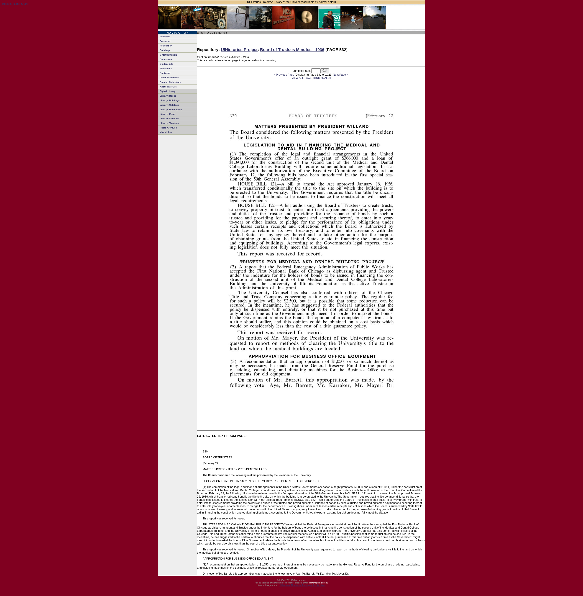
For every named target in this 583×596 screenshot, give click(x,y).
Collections (166, 59)
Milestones (166, 68)
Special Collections (171, 82)
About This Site (168, 86)
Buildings (165, 50)
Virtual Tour (166, 132)
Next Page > (340, 74)
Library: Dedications (171, 109)
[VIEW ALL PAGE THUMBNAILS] (311, 78)
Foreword (165, 41)
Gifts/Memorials (168, 55)
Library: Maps (167, 114)
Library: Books (168, 96)
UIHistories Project (239, 49)
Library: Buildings (170, 100)
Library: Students (169, 118)
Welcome (165, 36)
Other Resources (169, 77)
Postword (165, 73)
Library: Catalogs (169, 105)
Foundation (166, 45)
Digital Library (168, 91)
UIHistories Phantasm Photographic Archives (302, 585)
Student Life (166, 64)
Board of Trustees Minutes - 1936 (292, 49)
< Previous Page (284, 74)
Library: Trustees (169, 123)
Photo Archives (168, 127)
